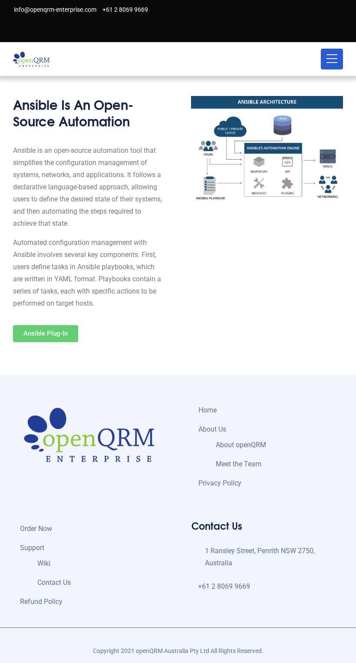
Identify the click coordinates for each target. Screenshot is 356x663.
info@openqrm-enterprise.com (54, 9)
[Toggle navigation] (332, 59)
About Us (212, 429)
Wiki (43, 563)
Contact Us (54, 582)
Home (207, 410)
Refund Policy (41, 601)
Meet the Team (238, 464)
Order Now (36, 528)
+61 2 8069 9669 (124, 9)
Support (32, 548)
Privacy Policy (219, 483)
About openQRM (241, 445)
